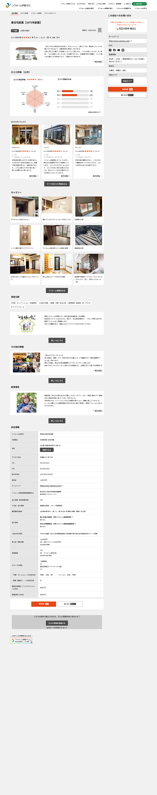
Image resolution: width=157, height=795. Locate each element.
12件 (91, 95)
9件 (91, 91)
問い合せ (70, 604)
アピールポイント (50, 13)
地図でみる (47, 450)
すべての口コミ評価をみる (57, 184)
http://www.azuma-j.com (50, 485)
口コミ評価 (24, 13)
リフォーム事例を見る (105, 8)
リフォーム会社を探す (86, 8)
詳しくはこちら (57, 340)
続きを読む (33, 176)
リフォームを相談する (123, 8)
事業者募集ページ (141, 4)
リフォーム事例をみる (56, 290)
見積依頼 (43, 604)
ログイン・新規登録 (115, 4)
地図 (15, 31)
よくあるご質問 (100, 4)
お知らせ (128, 4)
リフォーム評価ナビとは (68, 4)
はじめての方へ (81, 4)
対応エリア (127, 81)
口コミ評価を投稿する (56, 623)
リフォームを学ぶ (141, 8)
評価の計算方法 (93, 112)
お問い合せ (91, 4)
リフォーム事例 (36, 13)
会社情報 (15, 13)
